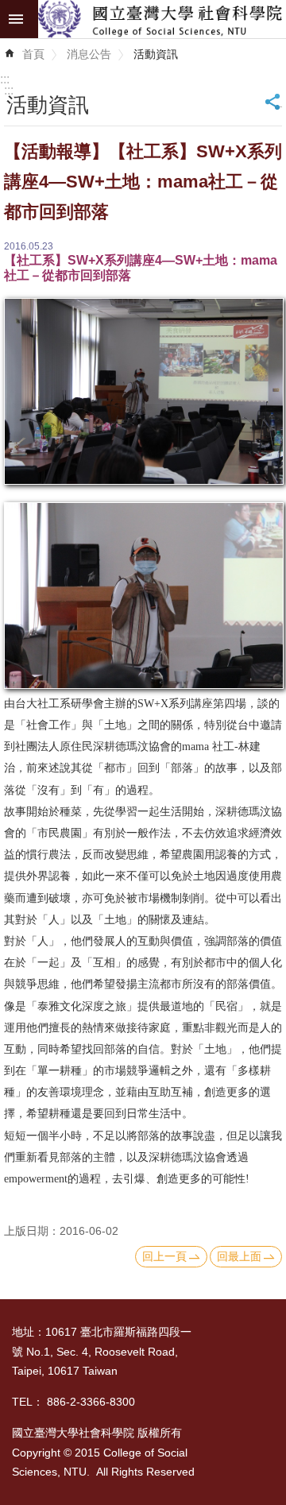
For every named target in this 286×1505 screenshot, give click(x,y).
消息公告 (89, 54)
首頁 (33, 54)
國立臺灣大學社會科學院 (162, 19)
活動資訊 (155, 54)
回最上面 (239, 1256)
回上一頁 (164, 1256)
